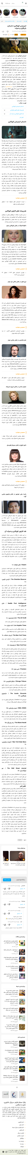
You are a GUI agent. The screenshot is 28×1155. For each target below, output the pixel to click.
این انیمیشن (9, 87)
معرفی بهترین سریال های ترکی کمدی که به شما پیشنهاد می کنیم (11, 943)
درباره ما (22, 1144)
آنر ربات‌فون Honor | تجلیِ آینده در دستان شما (23, 17)
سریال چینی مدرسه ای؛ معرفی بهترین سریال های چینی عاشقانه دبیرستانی (11, 976)
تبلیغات (22, 1147)
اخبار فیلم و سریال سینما (18, 1127)
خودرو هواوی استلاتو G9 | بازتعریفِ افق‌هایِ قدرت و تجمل (7, 17)
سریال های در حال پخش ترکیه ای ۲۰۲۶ (11, 951)
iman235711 (24, 31)
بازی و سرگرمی (20, 1136)
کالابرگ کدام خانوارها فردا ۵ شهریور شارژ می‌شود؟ (11, 1051)
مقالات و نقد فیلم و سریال (9, 21)
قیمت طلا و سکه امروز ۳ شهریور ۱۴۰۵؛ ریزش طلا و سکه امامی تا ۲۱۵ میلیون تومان (11, 992)
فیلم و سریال (19, 21)
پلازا (24, 21)
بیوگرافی (22, 1138)
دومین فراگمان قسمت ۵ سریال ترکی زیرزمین (15, 17)
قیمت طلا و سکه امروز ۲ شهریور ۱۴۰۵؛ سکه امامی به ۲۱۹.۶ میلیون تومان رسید (11, 1026)
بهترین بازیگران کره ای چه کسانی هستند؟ (12, 967)
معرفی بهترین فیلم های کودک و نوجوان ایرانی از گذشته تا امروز (11, 959)
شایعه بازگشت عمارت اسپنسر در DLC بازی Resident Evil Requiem (11, 1043)
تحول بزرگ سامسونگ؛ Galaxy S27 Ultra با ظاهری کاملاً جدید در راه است (10, 1077)
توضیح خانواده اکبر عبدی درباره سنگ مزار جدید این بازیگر (10, 1009)
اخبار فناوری (21, 1122)
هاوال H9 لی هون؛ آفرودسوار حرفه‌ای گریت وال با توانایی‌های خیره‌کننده (10, 1068)
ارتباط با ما (21, 1141)
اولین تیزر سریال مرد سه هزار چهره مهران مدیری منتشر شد (18, 864)
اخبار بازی (21, 1125)
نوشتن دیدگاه (7, 880)
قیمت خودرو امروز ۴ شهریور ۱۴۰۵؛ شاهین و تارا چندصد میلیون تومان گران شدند (11, 1059)
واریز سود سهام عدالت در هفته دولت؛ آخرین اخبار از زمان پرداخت (10, 1018)
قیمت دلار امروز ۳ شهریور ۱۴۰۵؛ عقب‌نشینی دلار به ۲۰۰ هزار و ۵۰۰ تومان (11, 1001)
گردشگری (21, 1130)
